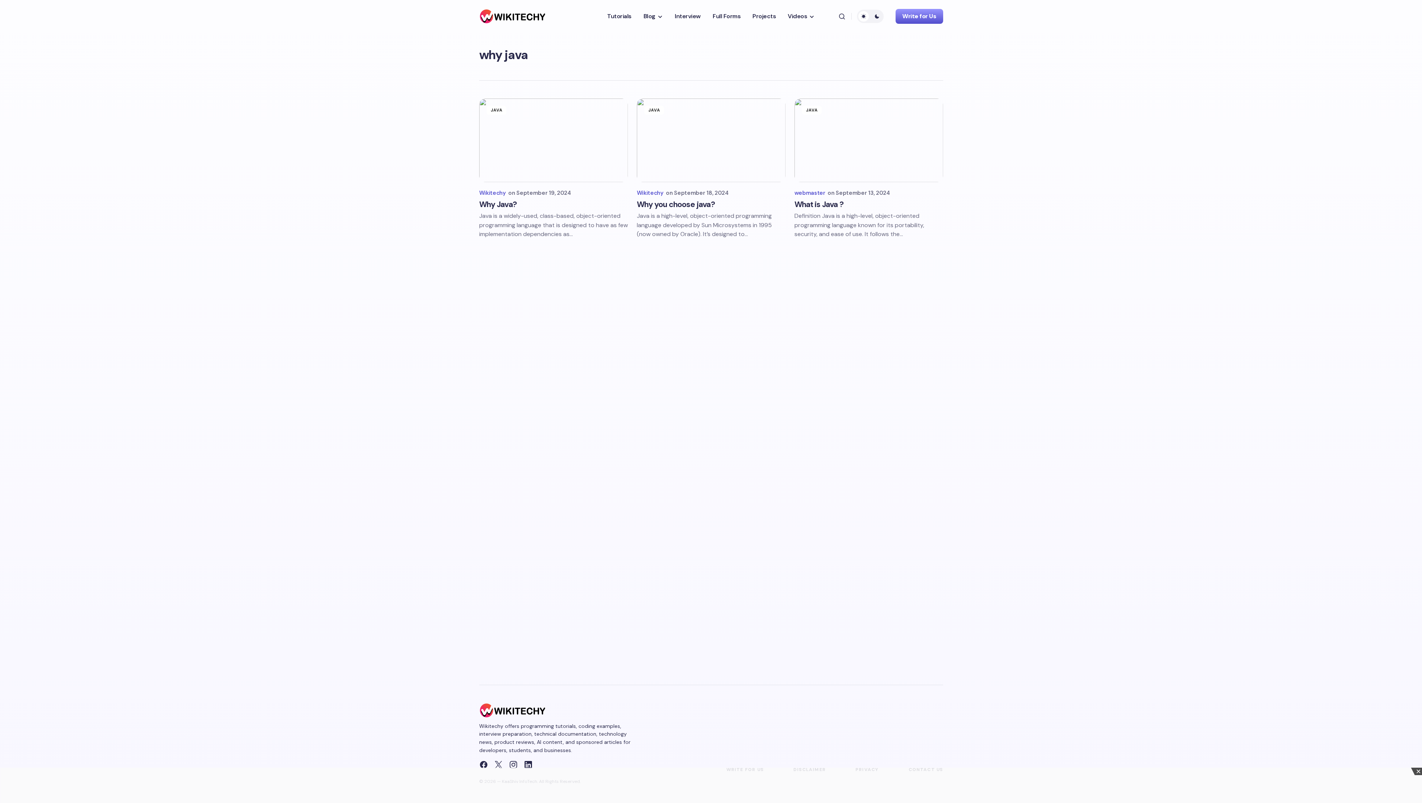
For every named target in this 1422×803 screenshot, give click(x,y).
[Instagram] (513, 764)
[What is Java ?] (868, 140)
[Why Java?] (553, 140)
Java (497, 110)
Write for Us (919, 16)
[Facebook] (483, 764)
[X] (498, 764)
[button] (842, 16)
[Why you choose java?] (711, 140)
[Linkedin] (528, 764)
